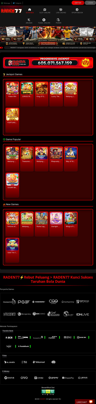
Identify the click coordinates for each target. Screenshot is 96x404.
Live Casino (61, 12)
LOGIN (90, 3)
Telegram (18, 3)
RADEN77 (43, 399)
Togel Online (44, 23)
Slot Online (44, 12)
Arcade (29, 23)
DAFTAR (78, 3)
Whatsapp (7, 3)
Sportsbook (77, 12)
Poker (58, 23)
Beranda (30, 12)
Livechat (82, 402)
